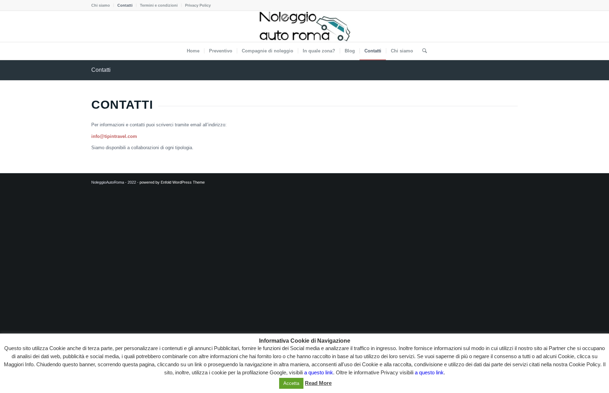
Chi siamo (100, 5)
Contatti (125, 5)
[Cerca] (422, 51)
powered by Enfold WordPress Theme (172, 182)
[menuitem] (102, 5)
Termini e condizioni (159, 5)
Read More (318, 383)
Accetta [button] (291, 383)
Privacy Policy (198, 5)
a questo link (318, 372)
